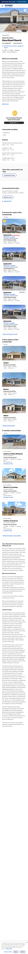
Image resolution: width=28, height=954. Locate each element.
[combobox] (20, 5)
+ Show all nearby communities (11, 536)
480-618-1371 (7, 201)
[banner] (14, 2)
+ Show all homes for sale (9, 334)
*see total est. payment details (10, 237)
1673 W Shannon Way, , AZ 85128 (13, 47)
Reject (15, 951)
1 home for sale (7, 530)
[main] (14, 481)
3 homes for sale (8, 464)
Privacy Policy (9, 948)
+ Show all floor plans (8, 426)
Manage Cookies (8, 951)
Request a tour (8, 197)
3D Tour (19, 30)
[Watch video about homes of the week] (14, 113)
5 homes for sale (8, 497)
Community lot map (9, 175)
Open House (22, 292)
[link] (14, 20)
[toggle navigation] (2, 5)
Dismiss (22, 951)
